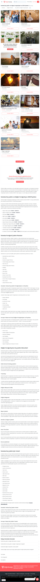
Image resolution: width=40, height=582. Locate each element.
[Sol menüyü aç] (2, 2)
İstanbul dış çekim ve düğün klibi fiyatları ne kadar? (10, 541)
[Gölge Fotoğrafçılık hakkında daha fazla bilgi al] (10, 143)
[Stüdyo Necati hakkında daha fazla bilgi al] (29, 16)
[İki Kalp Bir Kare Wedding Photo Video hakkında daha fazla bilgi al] (10, 101)
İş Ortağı (21, 575)
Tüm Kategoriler (4, 557)
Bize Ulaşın (27, 573)
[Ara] (20, 2)
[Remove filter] (30, 8)
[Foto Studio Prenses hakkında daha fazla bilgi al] (10, 80)
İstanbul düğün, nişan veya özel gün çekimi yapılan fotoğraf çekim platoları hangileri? (17, 549)
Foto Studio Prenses (6, 87)
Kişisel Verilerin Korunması (13, 575)
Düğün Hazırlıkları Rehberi (10, 573)
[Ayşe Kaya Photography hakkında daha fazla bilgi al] (10, 122)
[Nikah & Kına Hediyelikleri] (10, 41)
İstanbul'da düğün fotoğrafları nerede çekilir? (9, 546)
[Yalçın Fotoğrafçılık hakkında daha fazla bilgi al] (29, 58)
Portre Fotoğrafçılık (25, 108)
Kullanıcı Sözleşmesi (20, 573)
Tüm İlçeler (3, 554)
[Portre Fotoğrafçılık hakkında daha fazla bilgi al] (29, 101)
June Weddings (5, 66)
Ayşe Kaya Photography (7, 129)
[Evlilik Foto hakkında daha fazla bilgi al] (29, 122)
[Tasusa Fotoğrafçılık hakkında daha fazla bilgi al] (10, 16)
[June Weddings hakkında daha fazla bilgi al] (10, 58)
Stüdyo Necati (24, 23)
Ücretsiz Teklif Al (10, 28)
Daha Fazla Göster (20, 161)
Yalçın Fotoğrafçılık (25, 66)
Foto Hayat (23, 87)
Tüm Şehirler (3, 560)
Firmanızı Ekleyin (20, 181)
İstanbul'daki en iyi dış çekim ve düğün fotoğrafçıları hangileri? (13, 544)
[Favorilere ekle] (18, 12)
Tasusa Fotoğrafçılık (6, 23)
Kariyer (25, 575)
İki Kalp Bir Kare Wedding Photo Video (9, 108)
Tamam (3, 580)
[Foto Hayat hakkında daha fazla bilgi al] (29, 80)
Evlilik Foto (23, 129)
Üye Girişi (34, 1)
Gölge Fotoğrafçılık (6, 151)
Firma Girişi (29, 1)
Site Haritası (29, 575)
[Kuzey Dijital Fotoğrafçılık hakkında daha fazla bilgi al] (29, 37)
